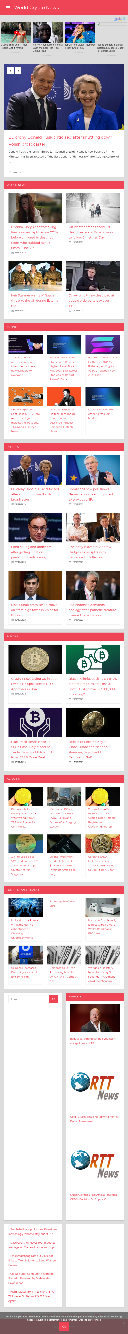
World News (16, 180)
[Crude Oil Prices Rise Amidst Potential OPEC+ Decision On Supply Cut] (95, 1136)
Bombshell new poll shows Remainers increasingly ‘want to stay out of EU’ (91, 490)
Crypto (12, 322)
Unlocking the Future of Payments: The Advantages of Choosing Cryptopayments (24, 924)
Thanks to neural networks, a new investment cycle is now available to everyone (23, 361)
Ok (64, 1326)
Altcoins (13, 773)
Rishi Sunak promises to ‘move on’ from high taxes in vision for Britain (34, 605)
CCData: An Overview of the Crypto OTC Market (101, 409)
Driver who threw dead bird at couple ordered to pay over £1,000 (91, 296)
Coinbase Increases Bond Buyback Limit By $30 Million (24, 968)
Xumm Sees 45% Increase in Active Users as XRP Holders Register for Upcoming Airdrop (101, 813)
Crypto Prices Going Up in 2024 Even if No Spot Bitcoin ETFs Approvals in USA (34, 679)
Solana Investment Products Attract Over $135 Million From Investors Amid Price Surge (63, 861)
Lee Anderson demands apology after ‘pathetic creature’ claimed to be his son (93, 605)
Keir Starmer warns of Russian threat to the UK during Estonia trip (34, 296)
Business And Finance (23, 885)
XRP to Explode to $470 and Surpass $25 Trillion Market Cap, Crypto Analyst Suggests (24, 861)
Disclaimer (99, 1310)
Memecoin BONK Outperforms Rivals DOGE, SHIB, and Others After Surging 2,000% (63, 813)
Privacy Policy (31, 1310)
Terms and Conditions (74, 1310)
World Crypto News (36, 7)
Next (18, 70)
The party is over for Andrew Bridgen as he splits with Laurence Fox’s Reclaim (90, 547)
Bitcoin (12, 631)
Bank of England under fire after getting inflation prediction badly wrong (31, 547)
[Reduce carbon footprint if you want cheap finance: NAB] (95, 1002)
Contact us (50, 1310)
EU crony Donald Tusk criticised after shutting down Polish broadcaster (35, 490)
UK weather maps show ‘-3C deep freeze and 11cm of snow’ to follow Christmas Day (91, 228)
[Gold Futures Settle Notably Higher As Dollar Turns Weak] (95, 1058)
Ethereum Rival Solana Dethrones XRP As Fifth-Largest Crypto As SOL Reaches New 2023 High (102, 361)
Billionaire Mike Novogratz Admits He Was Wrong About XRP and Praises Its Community (24, 813)
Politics (13, 442)
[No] (124, 1323)
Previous (10, 70)
